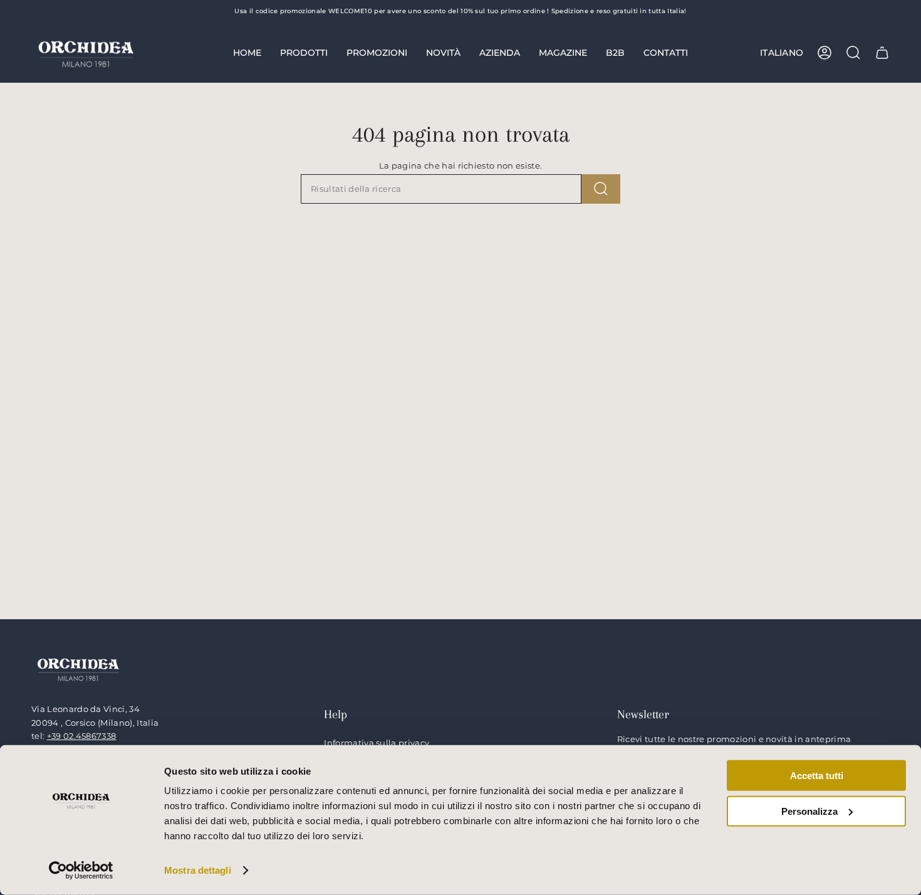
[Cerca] (600, 189)
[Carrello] (882, 52)
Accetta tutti (816, 775)
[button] (304, 52)
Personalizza (809, 810)
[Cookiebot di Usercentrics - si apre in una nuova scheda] (81, 870)
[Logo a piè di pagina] (78, 668)
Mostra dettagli (197, 870)
